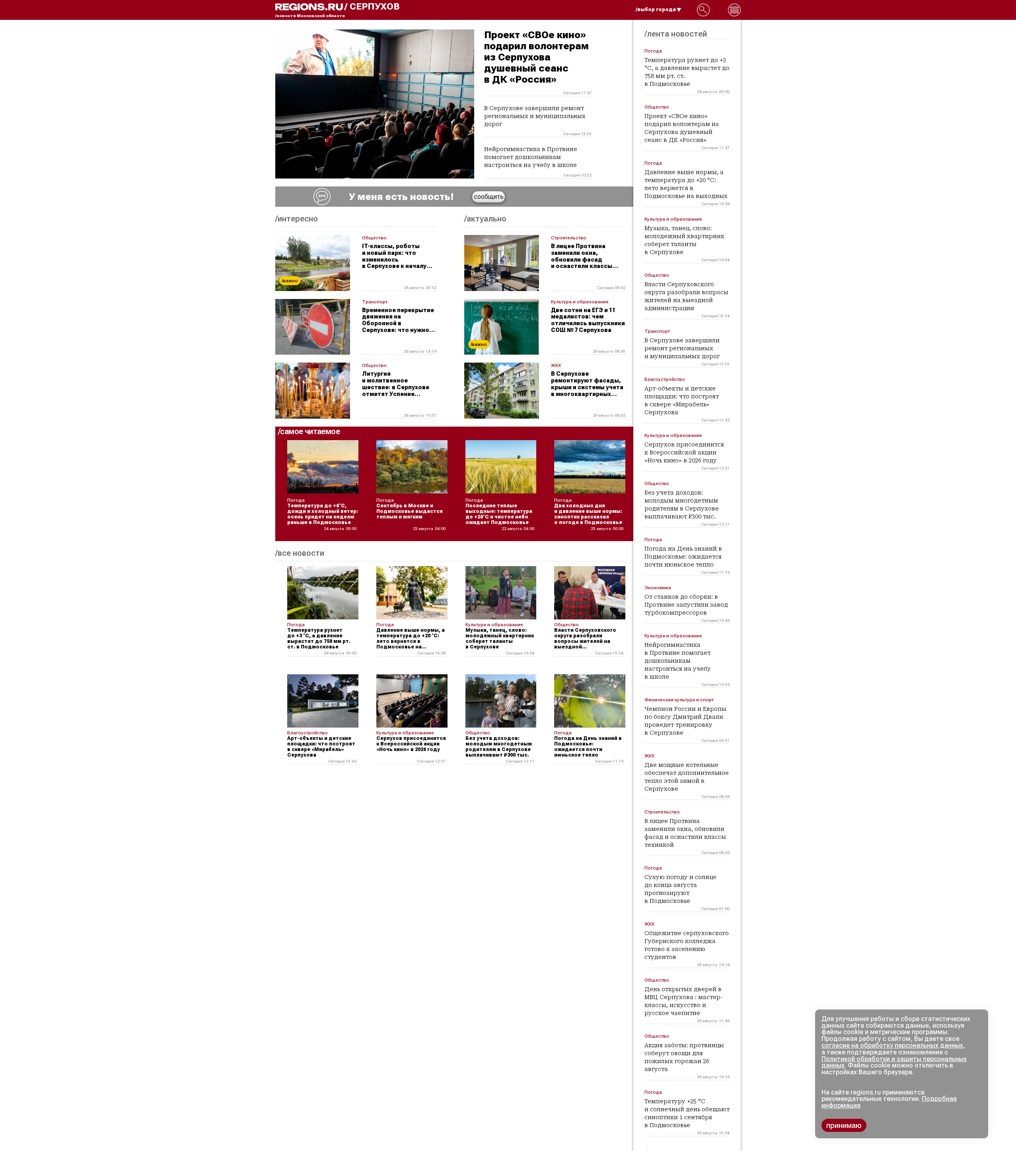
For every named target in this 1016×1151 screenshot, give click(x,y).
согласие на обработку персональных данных (892, 1045)
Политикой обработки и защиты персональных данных (894, 1062)
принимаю (844, 1125)
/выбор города (656, 9)
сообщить (489, 196)
